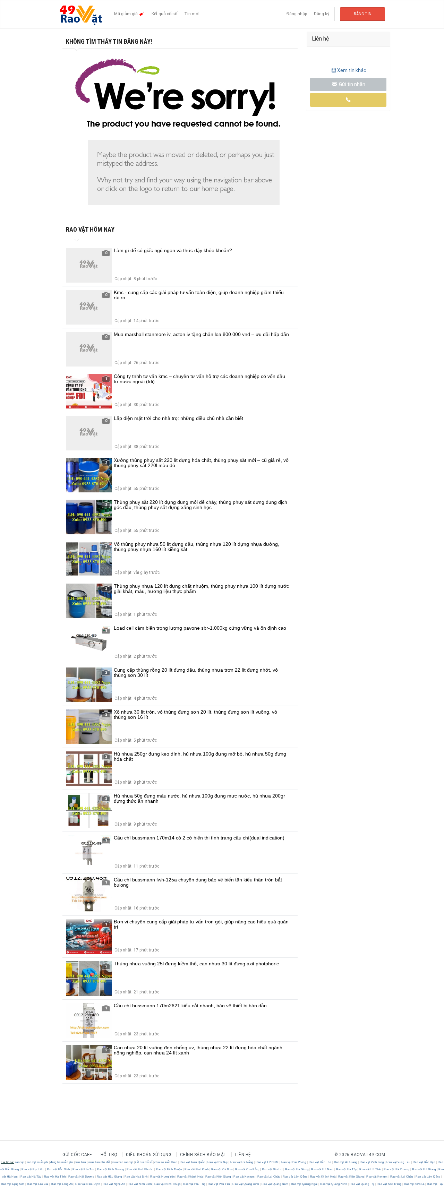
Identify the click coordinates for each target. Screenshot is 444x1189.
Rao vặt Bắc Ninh (58, 1169)
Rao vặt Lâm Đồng (295, 1176)
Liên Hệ (243, 1154)
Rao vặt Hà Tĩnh (370, 1169)
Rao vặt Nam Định (88, 1184)
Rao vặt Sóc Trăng (389, 1184)
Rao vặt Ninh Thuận (167, 1184)
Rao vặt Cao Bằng (247, 1169)
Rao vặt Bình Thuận (169, 1169)
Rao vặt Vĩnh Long (372, 1162)
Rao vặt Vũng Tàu (398, 1162)
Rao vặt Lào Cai (38, 1184)
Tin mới (191, 13)
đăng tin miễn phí (61, 1162)
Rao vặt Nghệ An (114, 1184)
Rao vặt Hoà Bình (135, 1176)
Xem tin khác (351, 70)
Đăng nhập (297, 13)
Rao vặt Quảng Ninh (333, 1184)
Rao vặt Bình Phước (140, 1169)
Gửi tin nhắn (351, 84)
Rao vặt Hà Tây (346, 1169)
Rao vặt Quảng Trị (362, 1184)
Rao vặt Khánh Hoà (190, 1176)
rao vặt (20, 1162)
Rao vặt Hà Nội (217, 1162)
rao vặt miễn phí (38, 1162)
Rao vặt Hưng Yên (163, 1176)
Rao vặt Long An (62, 1184)
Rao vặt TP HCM (267, 1162)
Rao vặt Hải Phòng (293, 1162)
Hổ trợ (109, 1154)
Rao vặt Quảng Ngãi (304, 1184)
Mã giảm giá (126, 13)
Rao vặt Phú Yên (219, 1184)
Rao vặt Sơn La (414, 1184)
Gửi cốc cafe (77, 1154)
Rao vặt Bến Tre (83, 1169)
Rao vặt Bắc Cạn (424, 1162)
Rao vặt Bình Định (196, 1169)
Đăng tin (363, 13)
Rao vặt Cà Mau (221, 1169)
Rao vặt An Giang (345, 1162)
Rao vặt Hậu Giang (109, 1176)
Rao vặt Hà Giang (296, 1169)
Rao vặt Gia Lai (272, 1169)
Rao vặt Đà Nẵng (242, 1162)
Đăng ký (321, 13)
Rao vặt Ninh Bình (140, 1184)
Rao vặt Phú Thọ (194, 1184)
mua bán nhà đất (99, 1162)
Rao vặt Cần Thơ (320, 1162)
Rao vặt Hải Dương (397, 1169)
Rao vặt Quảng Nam (275, 1184)
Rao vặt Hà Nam (322, 1169)
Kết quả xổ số (164, 13)
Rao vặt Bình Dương (110, 1169)
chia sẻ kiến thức (165, 1162)
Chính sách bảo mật (203, 1154)
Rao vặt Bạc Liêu (33, 1169)
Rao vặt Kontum (244, 1176)
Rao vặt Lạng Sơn (13, 1184)
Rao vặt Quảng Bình (246, 1184)
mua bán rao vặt (123, 1162)
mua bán (80, 1162)
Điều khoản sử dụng (148, 1154)
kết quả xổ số (144, 1162)
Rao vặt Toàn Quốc (192, 1162)
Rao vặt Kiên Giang (218, 1176)
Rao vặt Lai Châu (268, 1176)
